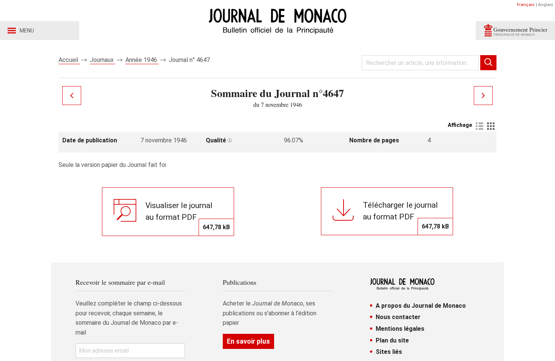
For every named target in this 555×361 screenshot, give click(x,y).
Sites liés (389, 351)
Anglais (545, 4)
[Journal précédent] (71, 95)
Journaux (102, 59)
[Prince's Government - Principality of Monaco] (515, 30)
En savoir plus (248, 341)
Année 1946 (142, 59)
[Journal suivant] (483, 95)
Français (526, 4)
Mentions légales (400, 328)
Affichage (460, 125)
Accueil (69, 59)
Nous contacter (398, 317)
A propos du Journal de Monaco (421, 305)
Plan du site (392, 340)
